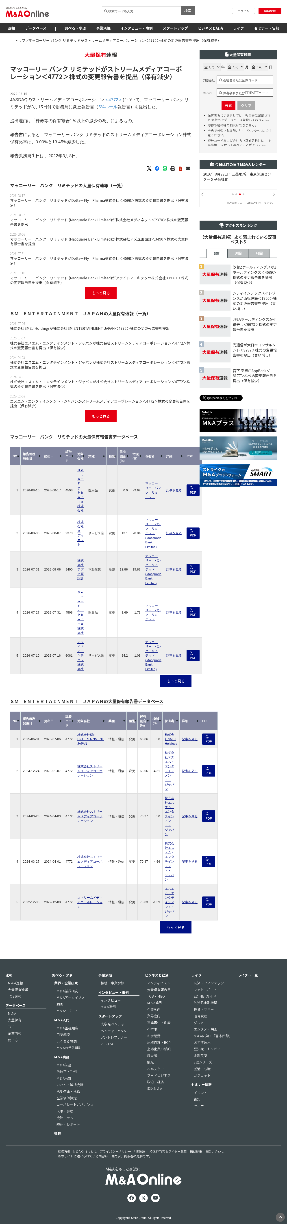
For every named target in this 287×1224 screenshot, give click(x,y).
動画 (60, 1004)
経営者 (152, 1055)
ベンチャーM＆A (113, 1030)
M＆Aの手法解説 (69, 1047)
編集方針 (64, 1151)
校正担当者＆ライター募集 (168, 1151)
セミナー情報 (201, 1084)
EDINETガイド (205, 996)
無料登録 (270, 11)
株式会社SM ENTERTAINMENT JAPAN (90, 739)
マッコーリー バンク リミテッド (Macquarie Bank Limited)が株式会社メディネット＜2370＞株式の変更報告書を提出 (99, 222)
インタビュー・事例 (136, 28)
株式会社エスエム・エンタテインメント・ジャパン (169, 771)
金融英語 (200, 1055)
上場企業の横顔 (159, 1048)
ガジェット (202, 1075)
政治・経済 (155, 1081)
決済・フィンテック (209, 983)
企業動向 (154, 1009)
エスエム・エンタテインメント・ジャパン (169, 902)
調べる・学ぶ (75, 28)
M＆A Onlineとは (85, 1151)
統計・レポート (68, 1124)
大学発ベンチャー (114, 1024)
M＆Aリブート (67, 1010)
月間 (259, 253)
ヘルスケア (155, 1068)
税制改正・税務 (68, 1091)
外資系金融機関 (205, 1002)
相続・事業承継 (112, 983)
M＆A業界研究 (67, 991)
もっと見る (101, 292)
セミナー (200, 1105)
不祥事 (152, 1029)
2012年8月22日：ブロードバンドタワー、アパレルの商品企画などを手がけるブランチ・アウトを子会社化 (237, 179)
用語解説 (63, 1034)
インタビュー (111, 1000)
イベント (200, 1092)
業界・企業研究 (66, 983)
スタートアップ (175, 28)
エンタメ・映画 (205, 1029)
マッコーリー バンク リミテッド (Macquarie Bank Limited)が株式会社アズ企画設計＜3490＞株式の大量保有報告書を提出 (99, 241)
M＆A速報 (15, 983)
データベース (35, 28)
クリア (246, 105)
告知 (197, 1099)
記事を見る (174, 490)
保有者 (207, 93)
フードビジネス (159, 1075)
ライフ (238, 28)
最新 (217, 253)
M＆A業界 (154, 1002)
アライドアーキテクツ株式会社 (80, 655)
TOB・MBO (156, 996)
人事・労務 (65, 1111)
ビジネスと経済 (210, 28)
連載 (57, 1133)
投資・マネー (204, 1009)
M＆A (12, 1013)
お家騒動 (154, 1035)
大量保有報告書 (159, 989)
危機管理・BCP (159, 1042)
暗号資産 (200, 1015)
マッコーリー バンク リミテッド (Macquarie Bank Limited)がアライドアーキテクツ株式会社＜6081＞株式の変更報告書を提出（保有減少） (99, 280)
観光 (150, 1062)
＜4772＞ (55, 76)
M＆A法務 (64, 1065)
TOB (11, 1026)
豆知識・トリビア (207, 1048)
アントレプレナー (114, 1037)
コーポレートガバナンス (75, 1104)
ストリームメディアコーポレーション (89, 902)
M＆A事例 (108, 1006)
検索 (187, 10)
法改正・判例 (67, 1071)
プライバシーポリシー (115, 1151)
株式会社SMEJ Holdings (171, 739)
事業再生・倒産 (159, 1022)
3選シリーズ (203, 1062)
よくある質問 (67, 1041)
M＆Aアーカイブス (71, 997)
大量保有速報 (18, 989)
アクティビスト (158, 983)
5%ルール (107, 106)
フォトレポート (205, 989)
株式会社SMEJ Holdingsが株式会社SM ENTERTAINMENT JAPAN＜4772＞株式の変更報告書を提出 (90, 328)
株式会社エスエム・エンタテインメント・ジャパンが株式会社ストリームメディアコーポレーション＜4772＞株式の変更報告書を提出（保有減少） (100, 345)
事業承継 (103, 28)
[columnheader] (15, 456)
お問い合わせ (214, 1151)
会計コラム (65, 1117)
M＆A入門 (61, 1020)
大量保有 (14, 1020)
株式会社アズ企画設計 (80, 569)
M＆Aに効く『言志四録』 (213, 1035)
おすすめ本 (202, 1042)
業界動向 (154, 1015)
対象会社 (209, 80)
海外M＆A (154, 1088)
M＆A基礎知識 (67, 1028)
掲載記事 (196, 1151)
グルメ (199, 1022)
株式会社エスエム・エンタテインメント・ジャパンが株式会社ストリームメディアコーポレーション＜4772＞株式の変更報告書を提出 (100, 365)
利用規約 (140, 1151)
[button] (233, 194)
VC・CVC (107, 1044)
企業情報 (14, 1033)
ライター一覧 (248, 975)
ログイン (243, 11)
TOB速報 (14, 996)
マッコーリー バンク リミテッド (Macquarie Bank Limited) (153, 533)
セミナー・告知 (266, 28)
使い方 (13, 1039)
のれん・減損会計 (70, 1084)
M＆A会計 (64, 1078)
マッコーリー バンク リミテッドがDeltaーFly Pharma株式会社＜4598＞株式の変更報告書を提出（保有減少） (99, 202)
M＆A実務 (61, 1057)
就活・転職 (202, 1068)
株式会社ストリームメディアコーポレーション (89, 770)
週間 (238, 253)
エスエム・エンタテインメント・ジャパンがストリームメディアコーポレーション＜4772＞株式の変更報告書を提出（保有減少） (100, 403)
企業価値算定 (67, 1098)
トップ (20, 40)
